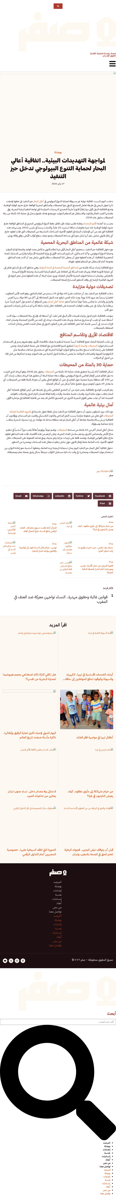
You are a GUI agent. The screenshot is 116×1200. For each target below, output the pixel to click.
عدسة (58, 895)
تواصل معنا (55, 911)
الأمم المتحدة (90, 223)
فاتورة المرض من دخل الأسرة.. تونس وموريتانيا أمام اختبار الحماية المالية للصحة (96, 569)
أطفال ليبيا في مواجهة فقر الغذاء (95, 737)
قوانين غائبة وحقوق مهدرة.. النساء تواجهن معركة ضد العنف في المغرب (61, 599)
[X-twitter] (11, 960)
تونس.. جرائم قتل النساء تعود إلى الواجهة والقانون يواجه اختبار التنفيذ (38, 549)
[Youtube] (5, 960)
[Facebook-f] (23, 960)
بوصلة (58, 152)
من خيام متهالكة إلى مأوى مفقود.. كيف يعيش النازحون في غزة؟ (95, 527)
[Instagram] (17, 960)
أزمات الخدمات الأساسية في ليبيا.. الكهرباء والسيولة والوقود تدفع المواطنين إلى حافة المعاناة (89, 679)
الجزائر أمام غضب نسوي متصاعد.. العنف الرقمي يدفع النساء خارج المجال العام (38, 529)
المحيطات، (62, 430)
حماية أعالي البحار (56, 301)
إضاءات (57, 890)
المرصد (57, 882)
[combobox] (58, 1022)
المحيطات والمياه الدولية (85, 346)
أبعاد (59, 903)
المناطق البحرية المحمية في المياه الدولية (59, 267)
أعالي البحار (38, 201)
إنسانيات (57, 899)
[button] (103, 496)
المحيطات (49, 371)
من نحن (57, 907)
